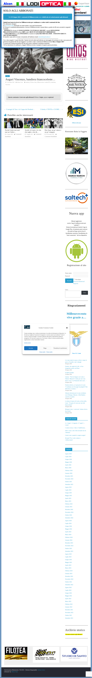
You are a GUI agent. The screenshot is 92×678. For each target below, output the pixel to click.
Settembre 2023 (69, 551)
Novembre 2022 (69, 579)
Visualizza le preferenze (60, 348)
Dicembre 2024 (69, 509)
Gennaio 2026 (68, 473)
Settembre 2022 (69, 584)
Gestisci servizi (27, 342)
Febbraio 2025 (69, 504)
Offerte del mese (76, 123)
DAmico (32, 82)
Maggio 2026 (68, 462)
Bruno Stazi (14, 671)
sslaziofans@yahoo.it (44, 37)
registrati (50, 97)
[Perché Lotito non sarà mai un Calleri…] (13, 119)
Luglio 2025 (68, 490)
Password (67, 276)
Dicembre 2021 (69, 609)
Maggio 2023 (68, 562)
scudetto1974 (47, 82)
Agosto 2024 (68, 520)
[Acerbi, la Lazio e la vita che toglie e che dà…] (33, 119)
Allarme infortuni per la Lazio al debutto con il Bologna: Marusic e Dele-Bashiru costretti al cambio (75, 395)
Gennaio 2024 (68, 540)
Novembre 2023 (69, 545)
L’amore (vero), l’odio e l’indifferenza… (75, 428)
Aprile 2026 (68, 465)
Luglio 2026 (68, 456)
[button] (67, 328)
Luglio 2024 (68, 523)
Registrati (75, 283)
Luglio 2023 (68, 557)
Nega (44, 348)
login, (42, 97)
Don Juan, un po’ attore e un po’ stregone (53, 131)
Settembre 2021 (69, 618)
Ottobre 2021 (68, 615)
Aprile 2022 (68, 598)
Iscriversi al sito (9, 25)
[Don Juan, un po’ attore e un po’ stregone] (53, 119)
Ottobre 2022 (68, 582)
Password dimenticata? (79, 281)
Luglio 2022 (68, 590)
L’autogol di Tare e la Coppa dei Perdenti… (19, 109)
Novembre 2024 (69, 512)
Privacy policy (42, 352)
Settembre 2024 (69, 518)
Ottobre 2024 (68, 515)
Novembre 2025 (69, 479)
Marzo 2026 (68, 467)
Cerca (66, 289)
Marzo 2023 (68, 568)
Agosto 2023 (68, 554)
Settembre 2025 (69, 484)
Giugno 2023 (68, 559)
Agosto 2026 (68, 453)
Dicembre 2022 (69, 576)
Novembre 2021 (69, 612)
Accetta (31, 348)
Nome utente (68, 273)
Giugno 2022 (68, 593)
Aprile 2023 (68, 565)
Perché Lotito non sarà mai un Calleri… (12, 131)
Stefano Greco (20, 82)
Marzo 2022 (68, 601)
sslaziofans (53, 82)
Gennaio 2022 (68, 607)
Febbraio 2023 (69, 570)
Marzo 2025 (68, 501)
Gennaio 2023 (68, 573)
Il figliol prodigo (69, 372)
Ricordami (78, 279)
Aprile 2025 (68, 498)
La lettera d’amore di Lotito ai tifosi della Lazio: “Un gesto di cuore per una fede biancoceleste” (75, 403)
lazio (35, 82)
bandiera (27, 82)
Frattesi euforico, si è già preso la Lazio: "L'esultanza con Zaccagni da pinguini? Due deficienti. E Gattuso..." (76, 386)
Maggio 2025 (68, 495)
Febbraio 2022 (69, 604)
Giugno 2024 (68, 526)
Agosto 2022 (68, 587)
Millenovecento (40, 82)
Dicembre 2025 (69, 476)
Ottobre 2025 (68, 481)
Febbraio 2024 (69, 537)
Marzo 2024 (68, 534)
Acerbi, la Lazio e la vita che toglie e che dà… (33, 131)
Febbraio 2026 (69, 470)
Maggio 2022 (68, 596)
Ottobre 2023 (68, 548)
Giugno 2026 (68, 459)
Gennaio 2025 (68, 506)
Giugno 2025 (68, 492)
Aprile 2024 (68, 531)
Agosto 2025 (68, 487)
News (7, 76)
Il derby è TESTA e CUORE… (52, 109)
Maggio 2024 (68, 529)
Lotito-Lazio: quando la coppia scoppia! (75, 435)
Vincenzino (7, 84)
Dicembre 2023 (69, 543)
